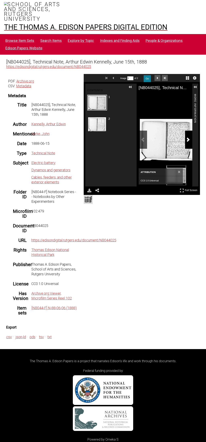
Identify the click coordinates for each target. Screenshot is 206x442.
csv (9, 337)
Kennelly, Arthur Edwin (48, 124)
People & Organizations (164, 40)
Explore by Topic (81, 40)
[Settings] (194, 78)
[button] (132, 88)
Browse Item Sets (19, 40)
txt (49, 337)
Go (147, 78)
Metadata (23, 86)
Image (123, 78)
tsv (41, 337)
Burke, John (40, 134)
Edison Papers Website (23, 48)
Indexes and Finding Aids (120, 40)
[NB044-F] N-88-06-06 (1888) (54, 308)
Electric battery (43, 163)
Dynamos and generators (50, 170)
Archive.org (25, 81)
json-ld (20, 337)
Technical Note (43, 153)
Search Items (51, 40)
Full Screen (191, 189)
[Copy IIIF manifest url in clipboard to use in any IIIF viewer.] (88, 199)
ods (32, 337)
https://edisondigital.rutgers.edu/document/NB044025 (48, 66)
